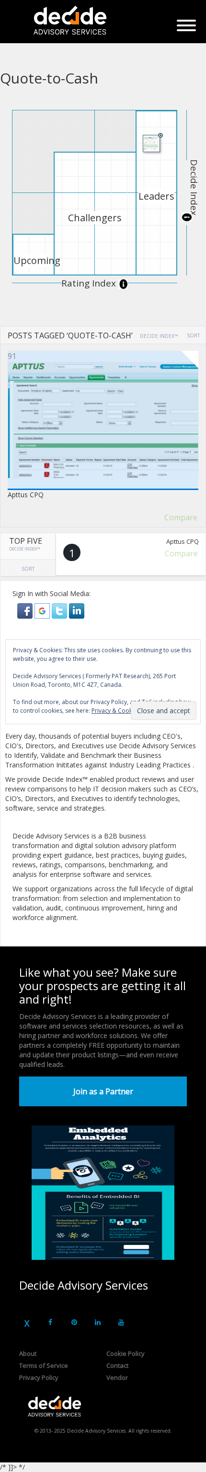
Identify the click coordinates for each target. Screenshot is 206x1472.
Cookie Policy (125, 1353)
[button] (25, 610)
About (27, 1353)
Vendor (117, 1377)
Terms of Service (43, 1365)
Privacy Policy (38, 1377)
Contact (117, 1365)
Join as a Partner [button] (103, 1091)
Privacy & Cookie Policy (123, 710)
